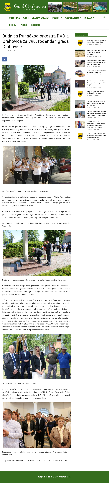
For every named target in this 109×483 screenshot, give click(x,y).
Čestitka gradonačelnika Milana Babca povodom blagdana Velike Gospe (97, 83)
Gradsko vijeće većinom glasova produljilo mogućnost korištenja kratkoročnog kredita (96, 62)
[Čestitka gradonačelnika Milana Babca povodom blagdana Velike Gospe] (80, 83)
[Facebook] (4, 59)
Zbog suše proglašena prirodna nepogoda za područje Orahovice (96, 52)
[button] (104, 17)
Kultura (12, 25)
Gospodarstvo (72, 17)
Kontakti (35, 25)
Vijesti (26, 17)
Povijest (56, 17)
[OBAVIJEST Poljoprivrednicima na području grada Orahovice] (80, 43)
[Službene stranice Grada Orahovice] (54, 7)
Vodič (24, 25)
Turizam (88, 17)
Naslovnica (14, 17)
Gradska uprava (40, 17)
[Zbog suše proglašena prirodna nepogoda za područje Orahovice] (80, 53)
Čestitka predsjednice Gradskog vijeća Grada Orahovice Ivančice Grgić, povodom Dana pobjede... (96, 113)
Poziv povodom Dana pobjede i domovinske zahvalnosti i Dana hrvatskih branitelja (96, 135)
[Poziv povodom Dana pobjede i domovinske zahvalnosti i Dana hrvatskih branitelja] (80, 136)
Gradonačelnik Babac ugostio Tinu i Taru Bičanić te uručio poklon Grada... (96, 103)
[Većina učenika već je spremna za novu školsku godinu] (80, 73)
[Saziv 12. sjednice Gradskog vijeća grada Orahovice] (80, 94)
